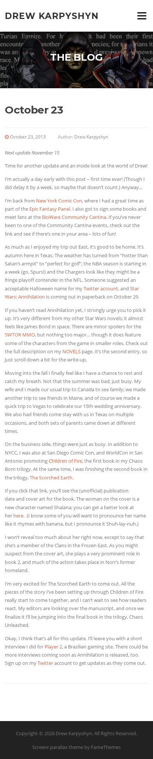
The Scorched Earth (51, 477)
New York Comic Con (59, 200)
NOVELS (71, 351)
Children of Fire (65, 460)
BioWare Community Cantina (74, 217)
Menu (141, 15)
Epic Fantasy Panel (49, 208)
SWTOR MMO (20, 334)
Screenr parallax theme (57, 747)
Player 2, (54, 646)
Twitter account (101, 288)
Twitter (45, 663)
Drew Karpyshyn (52, 15)
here (18, 515)
